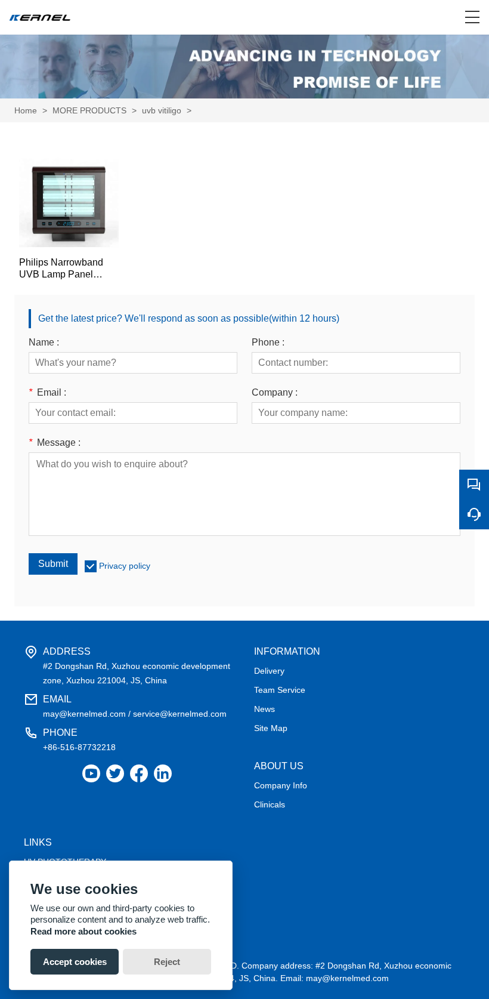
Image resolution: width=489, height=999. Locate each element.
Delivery (269, 671)
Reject (167, 962)
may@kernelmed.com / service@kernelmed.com (135, 714)
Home (25, 110)
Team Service (279, 690)
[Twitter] (115, 774)
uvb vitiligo (161, 110)
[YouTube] (91, 774)
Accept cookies (75, 962)
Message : (55, 443)
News (264, 709)
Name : (44, 342)
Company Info (280, 785)
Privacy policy (124, 566)
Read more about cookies (83, 931)
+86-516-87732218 (79, 747)
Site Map (270, 728)
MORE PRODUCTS (89, 110)
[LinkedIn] (162, 774)
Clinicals (269, 804)
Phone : (268, 342)
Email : (47, 392)
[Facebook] (138, 774)
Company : (275, 392)
